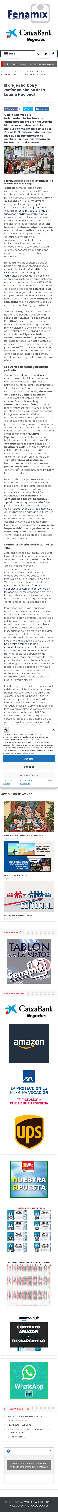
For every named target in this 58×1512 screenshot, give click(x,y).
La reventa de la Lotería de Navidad (23, 835)
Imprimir (29, 102)
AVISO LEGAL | (31, 1502)
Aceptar (29, 758)
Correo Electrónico (46, 102)
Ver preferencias (29, 774)
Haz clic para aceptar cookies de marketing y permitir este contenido (29, 1465)
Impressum (49, 780)
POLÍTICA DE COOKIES (36, 1505)
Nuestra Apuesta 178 (15, 875)
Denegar (29, 766)
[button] (53, 729)
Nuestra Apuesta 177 (16, 1436)
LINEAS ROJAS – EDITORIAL (18, 915)
